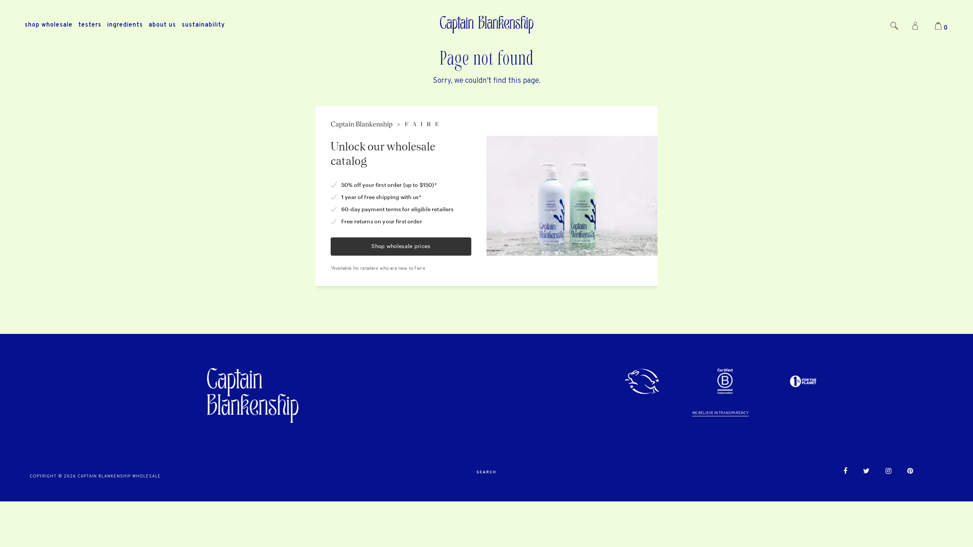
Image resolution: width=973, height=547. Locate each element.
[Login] (915, 26)
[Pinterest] (910, 472)
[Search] (894, 26)
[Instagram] (888, 472)
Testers (89, 25)
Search (486, 472)
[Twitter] (866, 472)
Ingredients (125, 25)
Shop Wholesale (49, 25)
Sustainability (203, 25)
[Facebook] (845, 472)
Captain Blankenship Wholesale (119, 476)
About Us (162, 25)
